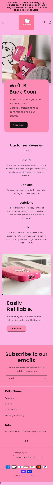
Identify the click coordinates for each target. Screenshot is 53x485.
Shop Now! (16, 328)
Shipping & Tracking (14, 415)
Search (8, 404)
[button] (3, 22)
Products (9, 398)
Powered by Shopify (32, 476)
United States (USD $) (25, 457)
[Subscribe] (45, 378)
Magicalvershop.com (22, 107)
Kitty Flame (22, 476)
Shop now (18, 125)
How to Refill (11, 409)
